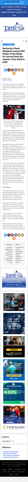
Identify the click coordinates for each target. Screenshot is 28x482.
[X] (8, 69)
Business (4, 469)
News (9, 471)
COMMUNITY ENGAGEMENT (8, 12)
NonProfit (14, 471)
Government (18, 469)
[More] (14, 73)
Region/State (21, 471)
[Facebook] (5, 69)
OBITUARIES (24, 7)
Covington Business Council (10, 457)
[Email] (22, 69)
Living (4, 471)
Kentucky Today (7, 80)
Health (24, 469)
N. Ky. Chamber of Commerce (11, 455)
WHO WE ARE (17, 9)
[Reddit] (19, 69)
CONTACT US (10, 9)
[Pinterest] (12, 69)
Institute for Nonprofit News (10, 451)
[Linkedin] (15, 69)
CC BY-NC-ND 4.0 (16, 466)
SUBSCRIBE (19, 12)
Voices (16, 474)
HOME (2, 7)
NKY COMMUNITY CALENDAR (12, 7)
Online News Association (10, 453)
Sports (12, 44)
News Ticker (6, 44)
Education (10, 469)
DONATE (25, 12)
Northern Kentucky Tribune (8, 462)
